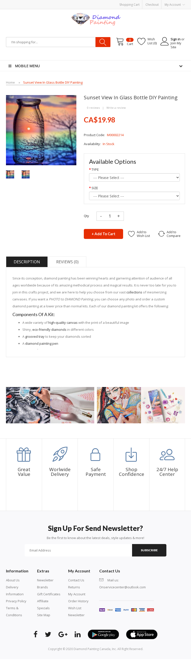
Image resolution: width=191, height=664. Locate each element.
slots (44, 661)
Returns (74, 587)
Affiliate (42, 601)
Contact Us (76, 580)
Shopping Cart (129, 4)
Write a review (116, 108)
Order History (78, 601)
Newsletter (45, 580)
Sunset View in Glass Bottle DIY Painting (53, 82)
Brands (42, 587)
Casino (53, 661)
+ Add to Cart (103, 233)
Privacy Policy (16, 601)
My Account (76, 594)
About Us (13, 580)
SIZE (95, 188)
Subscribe (149, 550)
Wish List (74, 608)
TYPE (95, 169)
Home (10, 82)
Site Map (43, 615)
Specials (43, 608)
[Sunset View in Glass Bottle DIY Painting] (10, 174)
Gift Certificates (48, 594)
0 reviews (93, 108)
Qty (86, 216)
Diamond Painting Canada (92, 649)
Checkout (152, 4)
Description (27, 262)
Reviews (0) (67, 262)
